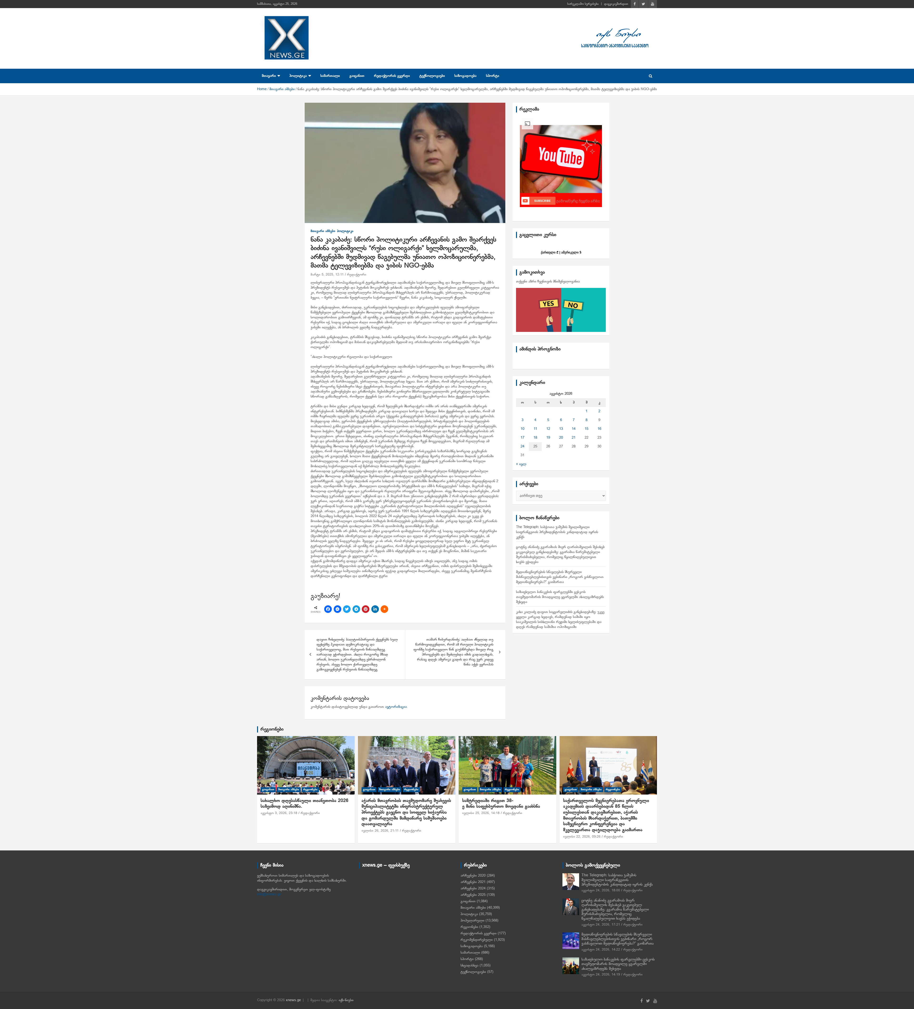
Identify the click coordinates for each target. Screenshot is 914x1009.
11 (535, 429)
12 (548, 429)
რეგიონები (271, 729)
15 (586, 429)
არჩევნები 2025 (473, 895)
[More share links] (384, 609)
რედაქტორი (356, 275)
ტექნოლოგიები (432, 76)
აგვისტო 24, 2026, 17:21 (600, 925)
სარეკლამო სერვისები (583, 4)
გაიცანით (356, 76)
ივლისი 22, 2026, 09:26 (582, 837)
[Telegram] (356, 609)
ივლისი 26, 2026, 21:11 (380, 831)
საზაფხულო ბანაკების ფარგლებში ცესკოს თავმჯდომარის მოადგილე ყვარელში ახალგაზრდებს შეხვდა (560, 597)
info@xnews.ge (269, 894)
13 (561, 429)
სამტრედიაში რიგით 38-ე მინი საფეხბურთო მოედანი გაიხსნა (501, 804)
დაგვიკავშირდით (616, 4)
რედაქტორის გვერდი (392, 76)
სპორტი (492, 76)
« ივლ (521, 464)
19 (548, 438)
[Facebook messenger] (337, 609)
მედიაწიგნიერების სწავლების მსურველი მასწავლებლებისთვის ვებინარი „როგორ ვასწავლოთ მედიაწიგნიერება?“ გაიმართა (560, 577)
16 (599, 429)
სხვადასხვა (469, 965)
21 (574, 438)
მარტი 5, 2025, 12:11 (327, 275)
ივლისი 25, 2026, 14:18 (481, 813)
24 (522, 446)
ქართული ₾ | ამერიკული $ (561, 252)
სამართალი (330, 76)
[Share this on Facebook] (328, 609)
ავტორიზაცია (396, 707)
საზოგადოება (465, 76)
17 (522, 438)
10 (522, 429)
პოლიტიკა (298, 76)
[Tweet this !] (347, 609)
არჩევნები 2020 (473, 875)
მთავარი (269, 76)
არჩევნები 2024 (473, 888)
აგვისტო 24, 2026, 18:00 (600, 890)
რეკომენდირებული (477, 940)
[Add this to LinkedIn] (375, 609)
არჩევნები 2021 (473, 882)
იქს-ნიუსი (346, 1000)
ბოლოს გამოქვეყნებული (593, 865)
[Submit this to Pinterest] (365, 609)
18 (535, 438)
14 (574, 429)
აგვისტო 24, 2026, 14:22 (600, 950)
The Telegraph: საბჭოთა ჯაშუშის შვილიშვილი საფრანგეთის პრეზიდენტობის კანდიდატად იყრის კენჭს (557, 532)
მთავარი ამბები (323, 231)
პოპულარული (472, 920)
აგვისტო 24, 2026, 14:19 (600, 975)
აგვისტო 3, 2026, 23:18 (279, 813)
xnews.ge (293, 1000)
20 (561, 438)
